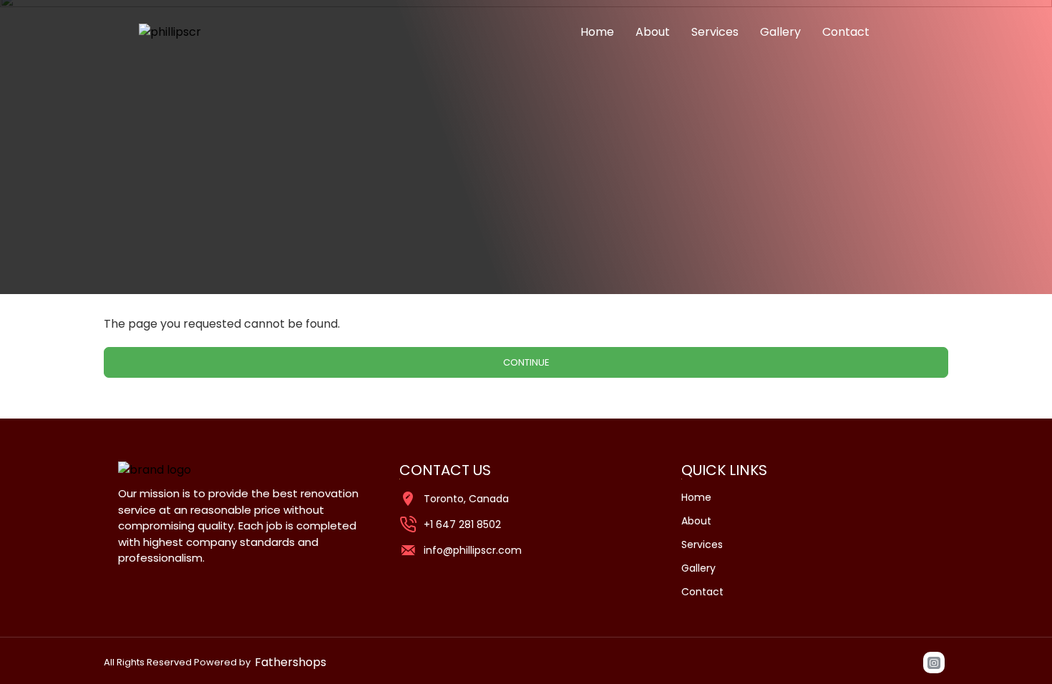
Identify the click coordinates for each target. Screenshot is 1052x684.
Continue (526, 362)
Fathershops (290, 662)
